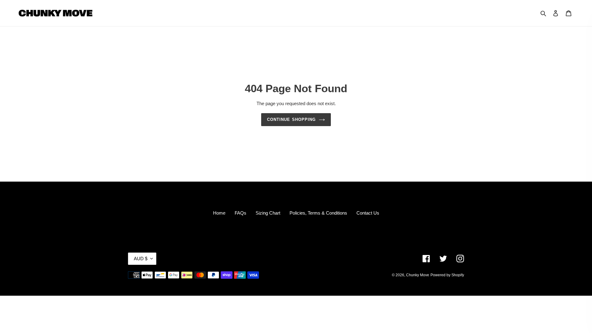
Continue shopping (291, 119)
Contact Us (367, 213)
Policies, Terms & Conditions (318, 213)
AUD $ (140, 258)
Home (219, 213)
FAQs (240, 213)
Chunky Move (417, 275)
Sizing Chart (268, 213)
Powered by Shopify (447, 275)
